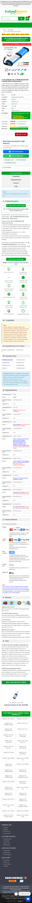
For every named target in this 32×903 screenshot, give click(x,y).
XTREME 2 (4, 368)
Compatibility (16, 176)
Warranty (16, 183)
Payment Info (7, 852)
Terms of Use (7, 831)
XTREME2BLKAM (20, 368)
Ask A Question (7, 167)
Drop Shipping (7, 854)
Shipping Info (7, 850)
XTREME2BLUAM (6, 365)
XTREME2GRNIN (20, 365)
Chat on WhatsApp (17, 156)
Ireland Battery (15, 886)
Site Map (6, 866)
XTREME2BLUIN (20, 362)
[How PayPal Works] (20, 881)
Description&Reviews (16, 173)
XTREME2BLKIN (6, 362)
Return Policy (7, 843)
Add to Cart (22, 134)
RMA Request (7, 845)
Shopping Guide (7, 839)
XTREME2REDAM (20, 360)
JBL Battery (10, 29)
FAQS (16, 186)
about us (6, 827)
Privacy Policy (7, 833)
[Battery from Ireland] (16, 14)
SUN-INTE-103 (19, 350)
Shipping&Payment (16, 179)
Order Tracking (7, 864)
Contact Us (6, 862)
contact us (15, 339)
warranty (6, 829)
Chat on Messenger (17, 151)
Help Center (6, 860)
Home (4, 29)
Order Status (7, 841)
